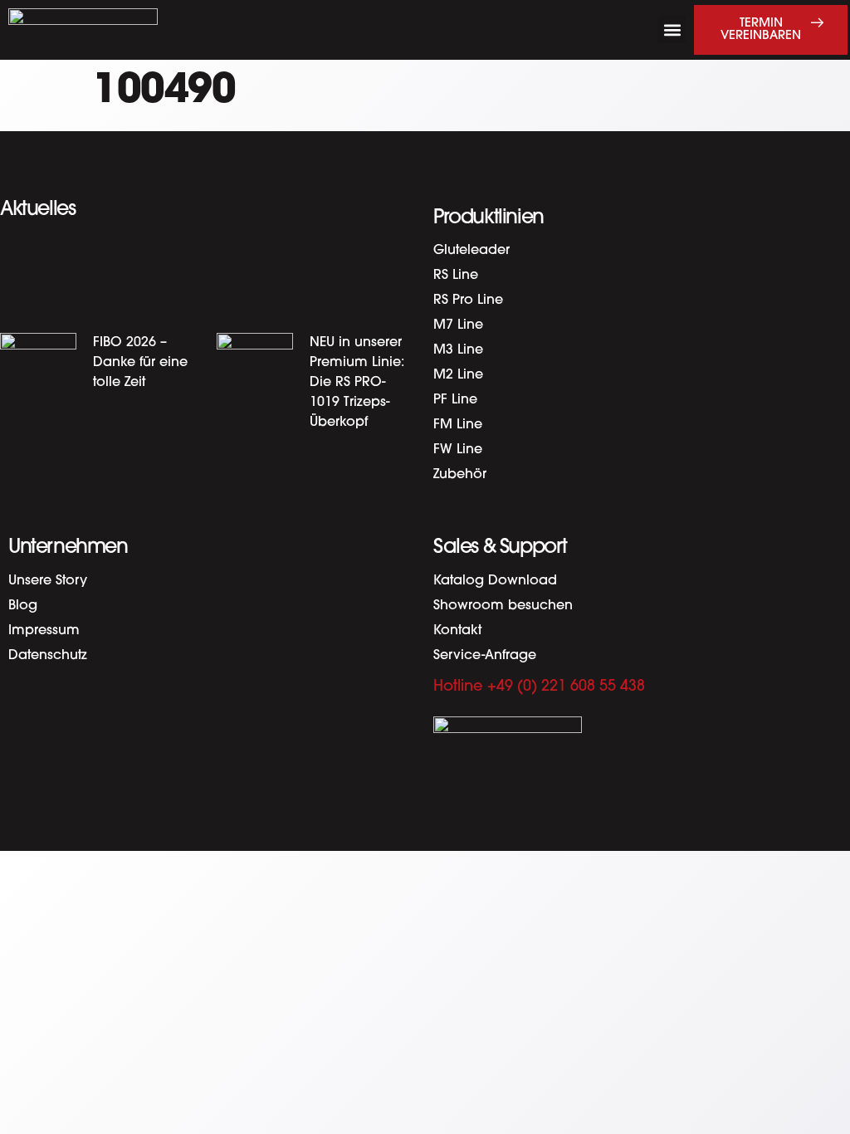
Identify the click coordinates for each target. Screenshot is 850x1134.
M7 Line (458, 325)
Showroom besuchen (503, 606)
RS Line (455, 275)
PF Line (455, 400)
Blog (22, 606)
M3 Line (458, 350)
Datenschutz (47, 655)
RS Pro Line (468, 300)
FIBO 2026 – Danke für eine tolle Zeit (140, 362)
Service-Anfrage (484, 655)
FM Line (457, 425)
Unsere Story (47, 581)
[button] (672, 29)
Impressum (44, 630)
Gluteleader (471, 250)
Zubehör (459, 474)
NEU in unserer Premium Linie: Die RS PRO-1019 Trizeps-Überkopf (357, 382)
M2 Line (458, 375)
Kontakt (457, 630)
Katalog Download (495, 581)
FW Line (457, 449)
